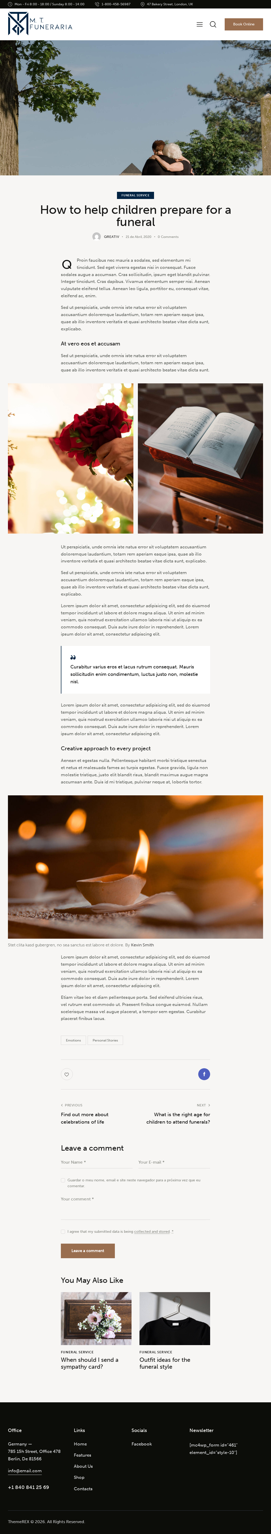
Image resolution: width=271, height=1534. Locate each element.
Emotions (73, 1040)
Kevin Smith (142, 944)
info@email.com (25, 1470)
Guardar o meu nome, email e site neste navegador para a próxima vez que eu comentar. (133, 1183)
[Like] (67, 1074)
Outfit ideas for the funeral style (164, 1363)
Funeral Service (135, 195)
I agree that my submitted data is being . (120, 1231)
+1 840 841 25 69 (28, 1487)
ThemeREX (18, 1521)
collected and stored (152, 1232)
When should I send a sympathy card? (90, 1363)
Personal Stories (105, 1040)
